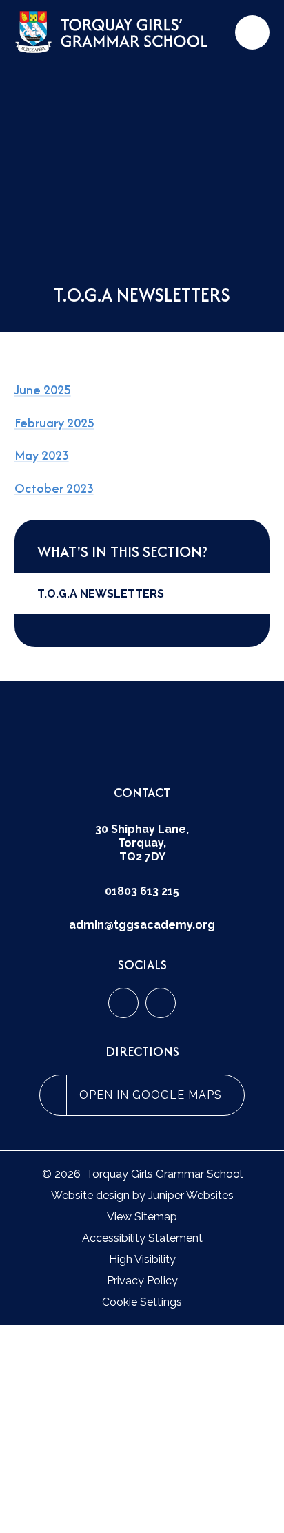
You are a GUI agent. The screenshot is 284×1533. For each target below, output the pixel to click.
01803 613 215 (142, 891)
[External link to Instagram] (160, 1003)
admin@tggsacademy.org (142, 924)
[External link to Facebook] (123, 1003)
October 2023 (54, 488)
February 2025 (54, 423)
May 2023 (41, 455)
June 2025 (42, 390)
